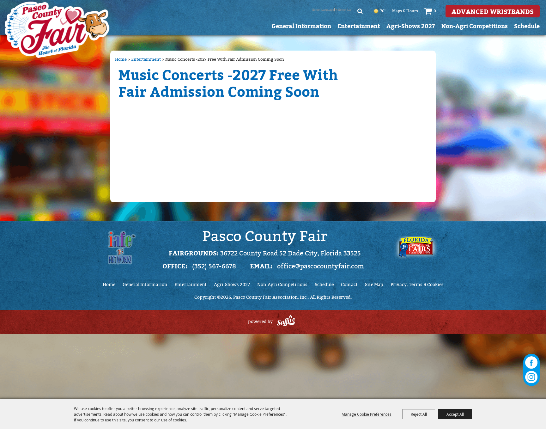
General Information (301, 26)
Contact (349, 284)
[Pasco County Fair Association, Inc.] (57, 29)
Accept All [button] (455, 414)
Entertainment (358, 26)
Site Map (374, 284)
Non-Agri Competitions (474, 26)
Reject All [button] (419, 414)
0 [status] (435, 11)
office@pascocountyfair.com (320, 266)
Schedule (527, 26)
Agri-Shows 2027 (410, 26)
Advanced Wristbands (493, 11)
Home (121, 59)
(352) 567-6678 (214, 266)
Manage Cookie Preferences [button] (366, 414)
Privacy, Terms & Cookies (417, 284)
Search (360, 11)
